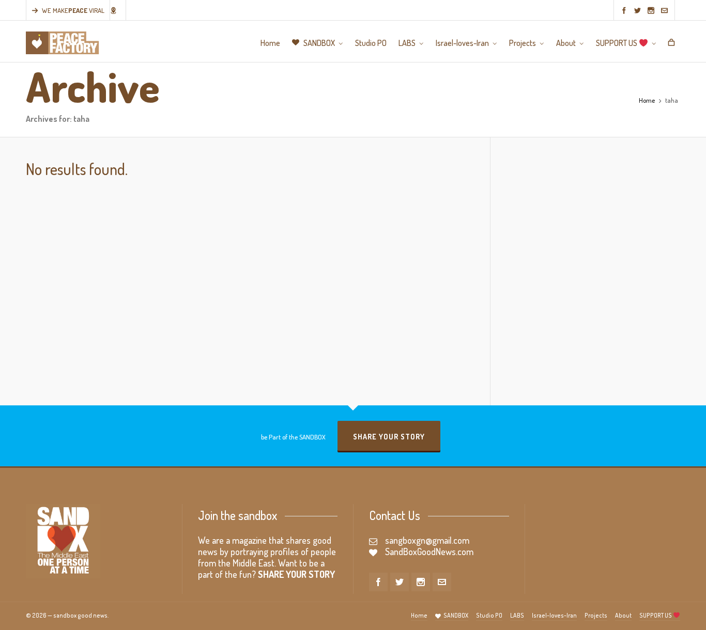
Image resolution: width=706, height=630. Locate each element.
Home (647, 100)
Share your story (389, 436)
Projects (596, 615)
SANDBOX (455, 615)
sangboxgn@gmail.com (427, 540)
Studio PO (489, 615)
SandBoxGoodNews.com (429, 551)
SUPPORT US (656, 615)
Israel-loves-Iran (554, 615)
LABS (517, 615)
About (623, 615)
